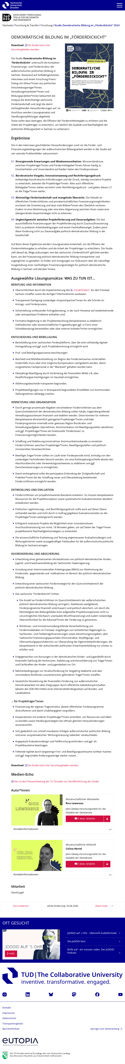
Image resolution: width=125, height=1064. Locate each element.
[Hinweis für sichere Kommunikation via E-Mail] (107, 819)
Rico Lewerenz (21, 906)
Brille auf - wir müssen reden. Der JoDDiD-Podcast (91, 951)
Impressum (8, 1013)
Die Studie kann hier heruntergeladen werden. (53, 765)
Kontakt (6, 1008)
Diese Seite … (102, 906)
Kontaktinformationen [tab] (26, 829)
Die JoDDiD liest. (76, 941)
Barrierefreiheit (10, 1029)
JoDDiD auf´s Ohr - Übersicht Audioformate (92, 933)
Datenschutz (9, 1018)
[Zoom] (89, 78)
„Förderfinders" (81, 290)
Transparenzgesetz (12, 1024)
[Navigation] (120, 5)
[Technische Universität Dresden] (12, 5)
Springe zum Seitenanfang (104, 1029)
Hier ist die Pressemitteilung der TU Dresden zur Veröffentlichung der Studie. (57, 782)
